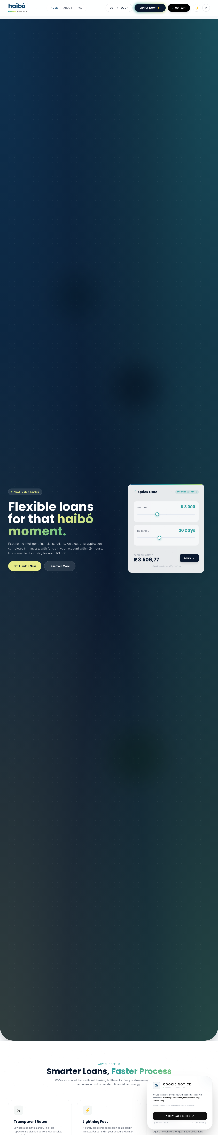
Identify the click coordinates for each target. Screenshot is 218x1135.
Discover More (60, 566)
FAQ (80, 7)
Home (54, 7)
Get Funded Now (25, 566)
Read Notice (198, 1123)
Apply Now (150, 7)
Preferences (162, 1123)
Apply (189, 558)
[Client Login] (206, 8)
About (68, 7)
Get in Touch (119, 7)
